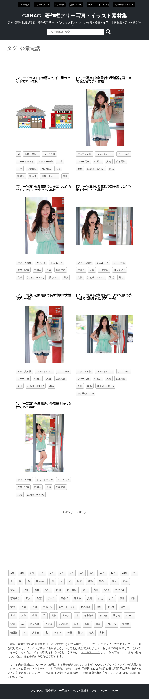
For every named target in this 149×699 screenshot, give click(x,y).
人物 (60, 161)
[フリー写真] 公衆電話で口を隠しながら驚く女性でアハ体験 (104, 188)
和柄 (102, 632)
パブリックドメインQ (98, 4)
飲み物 (103, 615)
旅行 (80, 632)
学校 (106, 589)
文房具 (125, 624)
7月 (72, 573)
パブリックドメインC (124, 4)
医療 (79, 581)
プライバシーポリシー (105, 690)
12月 (124, 573)
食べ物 (110, 607)
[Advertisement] (74, 64)
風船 (87, 624)
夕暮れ (35, 632)
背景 (12, 624)
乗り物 (116, 615)
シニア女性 (49, 154)
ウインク (41, 262)
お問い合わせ (76, 4)
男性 (12, 615)
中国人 (97, 161)
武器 (98, 624)
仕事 (19, 168)
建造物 (32, 176)
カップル (120, 589)
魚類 (39, 598)
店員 (58, 168)
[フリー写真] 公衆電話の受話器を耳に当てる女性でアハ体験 (104, 79)
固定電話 (46, 168)
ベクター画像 (46, 161)
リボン (57, 632)
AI (18, 154)
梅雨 (34, 615)
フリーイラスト (41, 4)
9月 (91, 573)
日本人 (65, 615)
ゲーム (51, 598)
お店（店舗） (32, 154)
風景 (76, 624)
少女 (111, 598)
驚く (121, 277)
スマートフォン (67, 607)
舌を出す (53, 277)
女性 (80, 168)
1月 (12, 573)
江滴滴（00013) (95, 168)
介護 (26, 589)
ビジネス (34, 624)
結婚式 (64, 598)
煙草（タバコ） (50, 176)
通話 (111, 168)
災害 (89, 598)
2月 (22, 573)
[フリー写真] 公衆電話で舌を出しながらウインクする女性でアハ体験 (43, 188)
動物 (54, 615)
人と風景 (63, 624)
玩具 (28, 598)
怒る (89, 385)
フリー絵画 (59, 4)
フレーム (111, 624)
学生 (47, 589)
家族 (96, 589)
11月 (113, 573)
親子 (114, 581)
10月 (102, 573)
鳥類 (23, 615)
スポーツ (47, 607)
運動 (90, 581)
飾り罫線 (71, 589)
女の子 (13, 589)
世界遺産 (85, 607)
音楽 (125, 581)
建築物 (20, 176)
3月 (32, 573)
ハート (129, 615)
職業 (65, 176)
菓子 (85, 589)
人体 (23, 607)
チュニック (124, 154)
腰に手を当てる (86, 393)
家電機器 (15, 598)
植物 (133, 598)
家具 (37, 589)
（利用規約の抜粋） (60, 668)
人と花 (48, 624)
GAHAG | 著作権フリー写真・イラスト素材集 (74, 15)
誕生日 (124, 607)
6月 (62, 573)
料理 (69, 632)
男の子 (102, 581)
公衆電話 (31, 168)
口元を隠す (119, 269)
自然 (100, 598)
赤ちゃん (40, 581)
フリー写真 (24, 4)
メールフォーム (90, 652)
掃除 (99, 607)
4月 (42, 573)
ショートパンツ (105, 154)
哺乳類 (13, 632)
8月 (81, 573)
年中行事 (89, 615)
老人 (91, 632)
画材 (58, 589)
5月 (52, 573)
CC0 (61, 644)
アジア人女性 (85, 154)
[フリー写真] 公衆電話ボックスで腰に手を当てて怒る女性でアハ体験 (104, 296)
